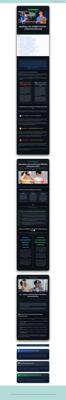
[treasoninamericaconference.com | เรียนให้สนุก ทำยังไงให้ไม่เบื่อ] (33, 1)
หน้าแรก (4, 1)
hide (21, 35)
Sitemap (9, 1)
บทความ (7, 1)
